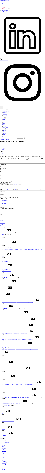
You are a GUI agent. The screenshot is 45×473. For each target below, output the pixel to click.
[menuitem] (5, 110)
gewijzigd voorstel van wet (4, 277)
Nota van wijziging (4, 347)
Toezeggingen (3, 468)
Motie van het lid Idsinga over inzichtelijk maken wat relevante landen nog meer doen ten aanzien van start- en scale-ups (14, 333)
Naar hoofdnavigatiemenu (7, 0)
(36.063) (7, 189)
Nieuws (2, 460)
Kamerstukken (4, 464)
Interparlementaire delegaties (5, 455)
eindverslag (3, 256)
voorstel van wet (3, 429)
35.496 (27, 189)
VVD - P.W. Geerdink (4, 203)
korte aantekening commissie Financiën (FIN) (6, 261)
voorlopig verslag (3, 267)
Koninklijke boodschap (4, 435)
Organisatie (3, 449)
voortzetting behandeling (4, 308)
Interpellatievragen (3, 466)
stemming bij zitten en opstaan (16, 184)
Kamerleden (4, 451)
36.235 (15, 189)
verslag (2, 413)
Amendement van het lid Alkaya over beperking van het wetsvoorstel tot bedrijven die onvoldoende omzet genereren (14, 345)
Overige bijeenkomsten (4, 463)
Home (2, 1)
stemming (3, 234)
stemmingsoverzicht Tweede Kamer (5, 283)
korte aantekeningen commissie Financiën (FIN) (7, 247)
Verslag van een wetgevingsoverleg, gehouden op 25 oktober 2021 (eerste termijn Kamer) (11, 403)
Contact (2, 2)
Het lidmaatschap (3, 445)
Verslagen (3, 470)
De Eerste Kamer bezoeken (4, 447)
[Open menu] (7, 109)
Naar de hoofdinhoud (2, 0)
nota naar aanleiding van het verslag (5, 405)
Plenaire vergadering (4, 461)
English (2, 3)
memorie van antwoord (4, 259)
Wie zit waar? (3, 456)
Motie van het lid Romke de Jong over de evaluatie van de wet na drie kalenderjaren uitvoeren (11, 314)
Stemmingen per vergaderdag (5, 462)
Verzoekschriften (3, 469)
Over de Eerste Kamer (5, 442)
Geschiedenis (3, 446)
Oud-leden (3, 457)
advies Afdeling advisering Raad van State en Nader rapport (8, 421)
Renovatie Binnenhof (4, 448)
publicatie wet (3, 232)
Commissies (3, 454)
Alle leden (3, 453)
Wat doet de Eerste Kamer (4, 443)
